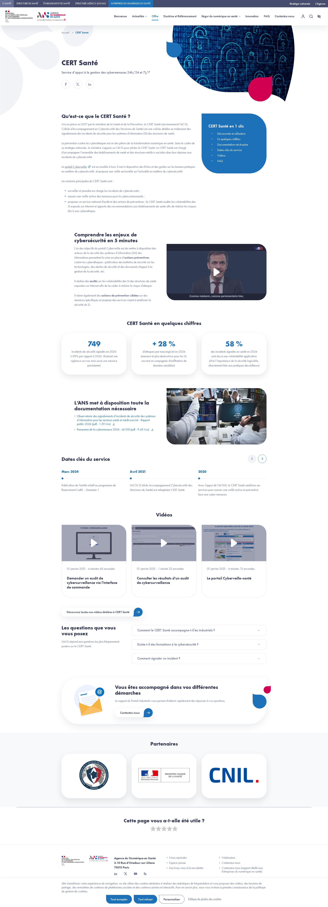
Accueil (66, 32)
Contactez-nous (284, 16)
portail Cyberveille (76, 167)
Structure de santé (27, 3)
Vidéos (221, 155)
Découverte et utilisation (231, 134)
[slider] (164, 829)
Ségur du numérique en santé (219, 16)
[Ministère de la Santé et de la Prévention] (73, 863)
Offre (155, 16)
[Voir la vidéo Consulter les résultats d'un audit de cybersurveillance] (164, 543)
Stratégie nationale (300, 3)
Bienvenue (120, 16)
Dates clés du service (229, 150)
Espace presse (177, 863)
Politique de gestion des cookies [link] (204, 899)
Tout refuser (145, 899)
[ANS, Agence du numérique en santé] (51, 16)
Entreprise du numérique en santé (131, 3)
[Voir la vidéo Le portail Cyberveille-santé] (234, 543)
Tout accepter (119, 899)
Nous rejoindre (178, 858)
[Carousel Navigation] (257, 459)
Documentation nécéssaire (232, 144)
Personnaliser (171, 899)
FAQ (267, 16)
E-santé (7, 3)
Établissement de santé (56, 3)
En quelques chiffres (228, 139)
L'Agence (320, 3)
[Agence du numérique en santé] (98, 861)
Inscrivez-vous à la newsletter (186, 868)
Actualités (138, 16)
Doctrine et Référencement (179, 16)
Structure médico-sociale (90, 3)
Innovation (252, 16)
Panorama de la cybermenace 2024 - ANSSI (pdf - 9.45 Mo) (113, 429)
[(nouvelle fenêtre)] (94, 776)
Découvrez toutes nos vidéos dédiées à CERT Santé (98, 612)
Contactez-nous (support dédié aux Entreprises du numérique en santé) (242, 869)
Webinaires (228, 858)
